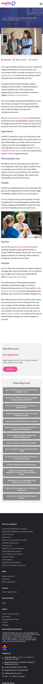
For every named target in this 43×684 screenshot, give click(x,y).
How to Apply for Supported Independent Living (21, 450)
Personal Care (7, 546)
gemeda (7, 59)
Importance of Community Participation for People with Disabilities (21, 428)
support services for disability (21, 247)
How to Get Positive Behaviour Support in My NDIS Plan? (21, 406)
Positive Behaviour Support (11, 551)
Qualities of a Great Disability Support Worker (21, 497)
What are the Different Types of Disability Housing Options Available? (21, 398)
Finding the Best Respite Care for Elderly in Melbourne (21, 489)
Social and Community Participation (14, 540)
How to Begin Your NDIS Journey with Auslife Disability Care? (21, 436)
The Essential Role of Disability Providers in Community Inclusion (21, 457)
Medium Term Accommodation (13, 548)
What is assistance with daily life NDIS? (21, 443)
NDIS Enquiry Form (8, 582)
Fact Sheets (6, 617)
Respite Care (6, 537)
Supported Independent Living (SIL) (14, 529)
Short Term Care (8, 534)
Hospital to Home (8, 557)
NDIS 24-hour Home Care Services (14, 565)
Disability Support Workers (11, 562)
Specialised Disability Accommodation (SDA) (17, 532)
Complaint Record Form (10, 619)
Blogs (4, 603)
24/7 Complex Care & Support (12, 554)
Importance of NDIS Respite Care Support (21, 421)
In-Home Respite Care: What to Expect (21, 464)
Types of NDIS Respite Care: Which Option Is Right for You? (21, 391)
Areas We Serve (8, 683)
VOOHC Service (7, 560)
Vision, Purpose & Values (10, 614)
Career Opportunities (9, 592)
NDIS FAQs (6, 579)
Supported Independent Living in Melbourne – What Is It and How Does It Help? (21, 472)
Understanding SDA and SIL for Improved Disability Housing (21, 414)
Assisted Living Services (10, 543)
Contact (5, 622)
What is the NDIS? (8, 576)
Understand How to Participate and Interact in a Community (21, 481)
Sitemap (5, 625)
